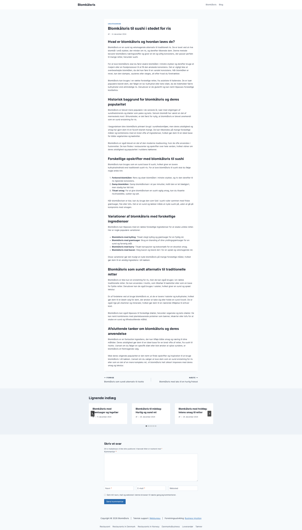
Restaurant (105, 526)
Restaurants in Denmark (124, 526)
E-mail (141, 488)
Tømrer (198, 526)
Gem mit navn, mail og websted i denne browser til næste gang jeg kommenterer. (141, 495)
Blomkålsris (211, 4)
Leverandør (187, 526)
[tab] (146, 426)
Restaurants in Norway (148, 526)
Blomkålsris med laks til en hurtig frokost (178, 380)
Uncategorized (114, 24)
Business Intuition (193, 518)
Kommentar (110, 451)
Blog (221, 4)
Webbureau (154, 518)
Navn (108, 488)
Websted (174, 488)
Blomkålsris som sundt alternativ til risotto (124, 380)
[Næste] (209, 413)
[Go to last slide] (92, 413)
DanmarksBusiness (171, 526)
